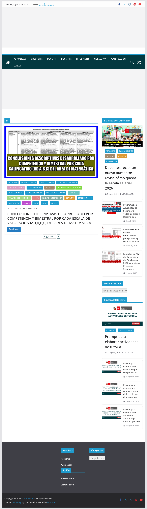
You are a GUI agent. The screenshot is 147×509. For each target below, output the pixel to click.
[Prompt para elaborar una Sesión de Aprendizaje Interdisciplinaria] (111, 417)
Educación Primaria (35, 193)
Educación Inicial (15, 193)
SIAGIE (36, 203)
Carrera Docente (47, 182)
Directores (37, 58)
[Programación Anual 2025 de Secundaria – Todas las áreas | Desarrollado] (111, 213)
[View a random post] (139, 62)
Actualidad (20, 58)
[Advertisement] (73, 27)
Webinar (54, 203)
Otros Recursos (84, 198)
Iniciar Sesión (67, 478)
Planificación (118, 58)
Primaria (26, 203)
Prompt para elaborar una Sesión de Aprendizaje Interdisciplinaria (131, 415)
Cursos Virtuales (35, 188)
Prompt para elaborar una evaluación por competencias (130, 368)
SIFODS (44, 203)
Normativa (100, 58)
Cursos (18, 65)
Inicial (35, 198)
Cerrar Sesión (67, 484)
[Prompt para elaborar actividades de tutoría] (122, 315)
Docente (52, 58)
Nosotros (65, 458)
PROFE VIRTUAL (16, 208)
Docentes (66, 58)
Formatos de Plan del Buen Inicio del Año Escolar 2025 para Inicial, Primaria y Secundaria (131, 261)
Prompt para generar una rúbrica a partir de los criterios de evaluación (130, 391)
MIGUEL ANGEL (128, 194)
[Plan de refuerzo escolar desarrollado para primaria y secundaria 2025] (111, 237)
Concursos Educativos (67, 182)
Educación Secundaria (55, 193)
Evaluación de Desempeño (19, 198)
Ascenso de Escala (28, 182)
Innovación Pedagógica (52, 198)
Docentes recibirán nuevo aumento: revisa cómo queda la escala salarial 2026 (120, 178)
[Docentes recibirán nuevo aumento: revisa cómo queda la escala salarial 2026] (122, 136)
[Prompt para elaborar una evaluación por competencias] (111, 370)
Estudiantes (82, 58)
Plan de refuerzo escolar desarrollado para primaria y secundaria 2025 (131, 235)
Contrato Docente (16, 188)
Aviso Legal (66, 464)
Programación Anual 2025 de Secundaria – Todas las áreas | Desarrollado (131, 210)
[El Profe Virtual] (7, 62)
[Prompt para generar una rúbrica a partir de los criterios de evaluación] (111, 393)
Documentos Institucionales (69, 188)
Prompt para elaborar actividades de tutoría (121, 341)
